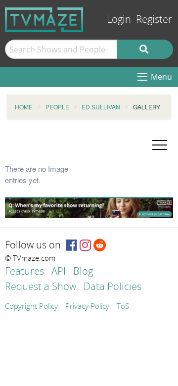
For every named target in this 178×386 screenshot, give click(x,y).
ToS (123, 307)
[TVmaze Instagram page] (85, 246)
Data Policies (112, 287)
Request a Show (40, 287)
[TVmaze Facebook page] (71, 246)
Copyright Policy (31, 307)
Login (119, 19)
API (58, 272)
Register (154, 19)
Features (24, 272)
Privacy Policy (87, 307)
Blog (83, 272)
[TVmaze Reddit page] (99, 246)
